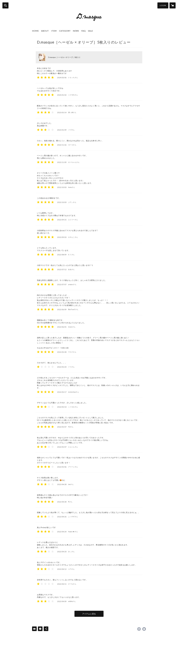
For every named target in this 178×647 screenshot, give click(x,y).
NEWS (76, 31)
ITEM (54, 31)
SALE (90, 31)
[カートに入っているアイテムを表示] (173, 5)
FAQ (83, 31)
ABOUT (45, 31)
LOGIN (163, 5)
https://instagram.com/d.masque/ (139, 629)
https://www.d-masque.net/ (144, 629)
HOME (35, 31)
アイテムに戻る (89, 614)
